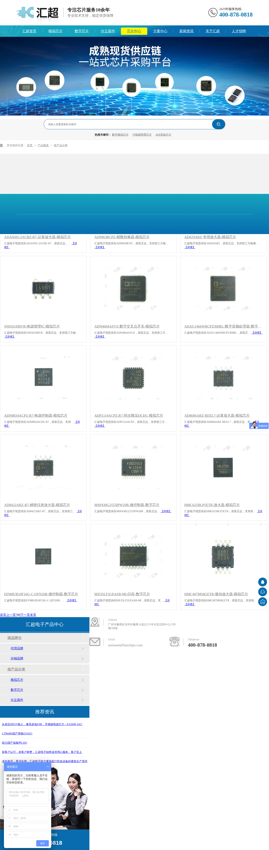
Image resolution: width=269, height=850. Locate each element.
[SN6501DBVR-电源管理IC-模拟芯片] (43, 288)
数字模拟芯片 (120, 134)
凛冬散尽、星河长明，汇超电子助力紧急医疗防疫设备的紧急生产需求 (44, 757)
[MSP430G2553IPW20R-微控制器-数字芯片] (133, 467)
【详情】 (99, 247)
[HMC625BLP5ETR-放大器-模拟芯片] (223, 467)
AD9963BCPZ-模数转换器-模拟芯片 (122, 237)
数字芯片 (82, 31)
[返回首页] (262, 601)
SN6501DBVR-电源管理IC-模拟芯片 (32, 326)
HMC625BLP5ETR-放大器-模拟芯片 (212, 505)
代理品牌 (17, 648)
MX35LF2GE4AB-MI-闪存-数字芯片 (122, 594)
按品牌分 (14, 638)
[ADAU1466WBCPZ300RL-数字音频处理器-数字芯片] (223, 288)
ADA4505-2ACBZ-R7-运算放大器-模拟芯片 (37, 237)
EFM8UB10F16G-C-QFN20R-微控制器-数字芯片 (41, 594)
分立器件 (108, 31)
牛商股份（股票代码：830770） (228, 628)
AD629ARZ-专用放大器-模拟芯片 (210, 237)
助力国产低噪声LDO (14, 739)
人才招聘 (239, 31)
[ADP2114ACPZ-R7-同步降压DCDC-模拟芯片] (133, 377)
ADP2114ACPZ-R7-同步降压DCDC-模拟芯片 (128, 416)
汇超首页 (29, 31)
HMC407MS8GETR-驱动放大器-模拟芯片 (216, 594)
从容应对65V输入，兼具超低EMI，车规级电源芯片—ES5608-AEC (42, 720)
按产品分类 (61, 145)
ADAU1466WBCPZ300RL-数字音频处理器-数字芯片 (223, 326)
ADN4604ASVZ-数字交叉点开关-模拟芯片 (127, 326)
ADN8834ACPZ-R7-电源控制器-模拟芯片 (36, 416)
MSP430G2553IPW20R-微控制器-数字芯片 (127, 505)
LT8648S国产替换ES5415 (17, 729)
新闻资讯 (186, 31)
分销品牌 (17, 658)
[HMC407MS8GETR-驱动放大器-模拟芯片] (223, 556)
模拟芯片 (55, 31)
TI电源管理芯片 (142, 134)
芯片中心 (134, 31)
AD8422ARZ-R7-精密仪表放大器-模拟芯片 (37, 505)
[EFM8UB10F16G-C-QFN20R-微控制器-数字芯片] (43, 556)
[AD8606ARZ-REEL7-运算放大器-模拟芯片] (223, 377)
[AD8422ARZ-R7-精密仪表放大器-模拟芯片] (43, 467)
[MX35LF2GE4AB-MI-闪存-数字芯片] (133, 556)
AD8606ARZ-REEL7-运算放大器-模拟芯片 (217, 416)
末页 (33, 615)
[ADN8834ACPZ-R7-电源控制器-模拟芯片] (43, 377)
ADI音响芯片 (163, 134)
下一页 (25, 615)
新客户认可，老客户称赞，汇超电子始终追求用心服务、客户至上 (42, 748)
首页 (30, 145)
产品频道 (43, 145)
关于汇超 (213, 31)
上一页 (11, 615)
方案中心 (160, 31)
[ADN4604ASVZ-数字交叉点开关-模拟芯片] (133, 288)
